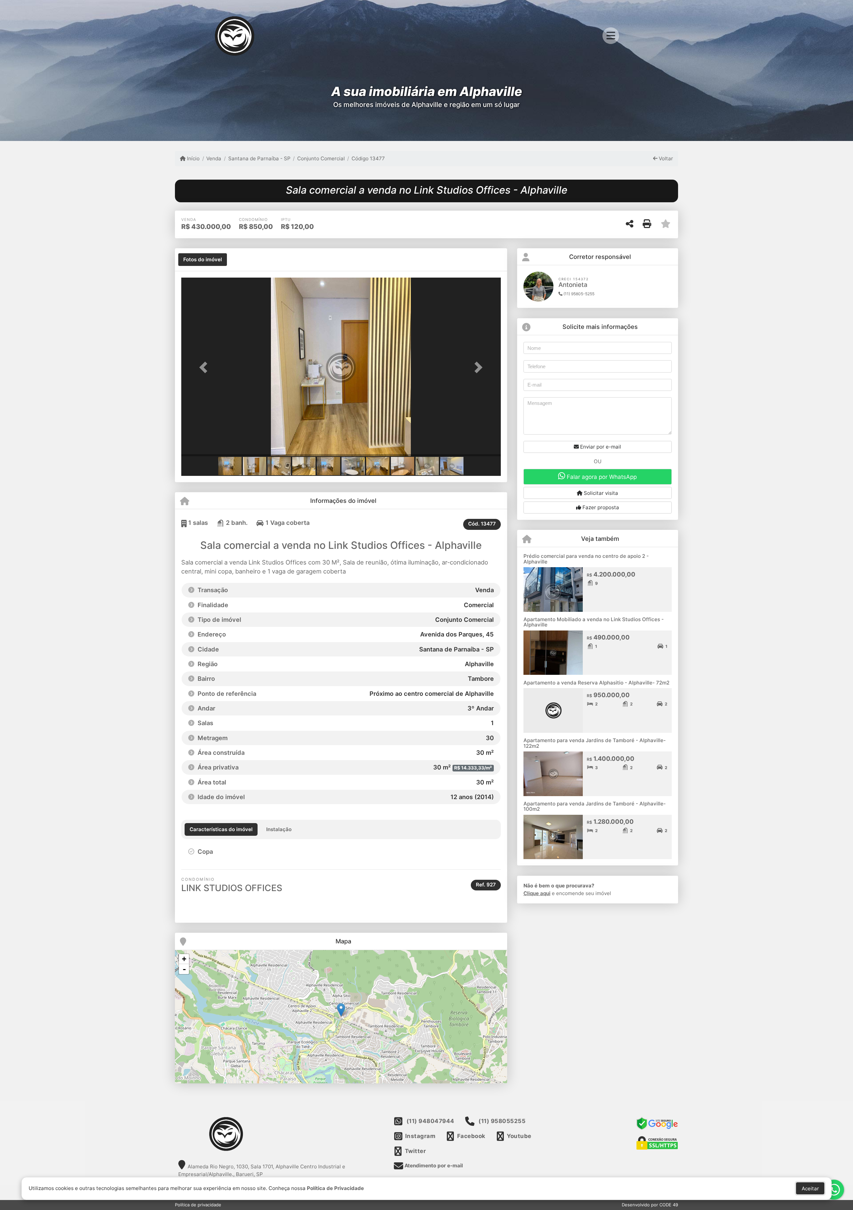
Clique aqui (536, 893)
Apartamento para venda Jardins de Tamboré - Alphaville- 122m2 (594, 743)
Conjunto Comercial (321, 158)
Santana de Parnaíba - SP (259, 158)
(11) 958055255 (501, 1121)
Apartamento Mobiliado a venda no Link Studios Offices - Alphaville (593, 622)
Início (193, 158)
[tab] (202, 259)
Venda (213, 158)
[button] (205, 367)
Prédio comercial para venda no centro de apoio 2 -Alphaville (586, 559)
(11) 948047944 (430, 1121)
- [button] (184, 969)
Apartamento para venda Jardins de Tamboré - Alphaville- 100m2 (594, 806)
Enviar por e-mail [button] (600, 447)
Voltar (665, 158)
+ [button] (184, 959)
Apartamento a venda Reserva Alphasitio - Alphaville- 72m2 (596, 682)
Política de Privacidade (335, 1188)
